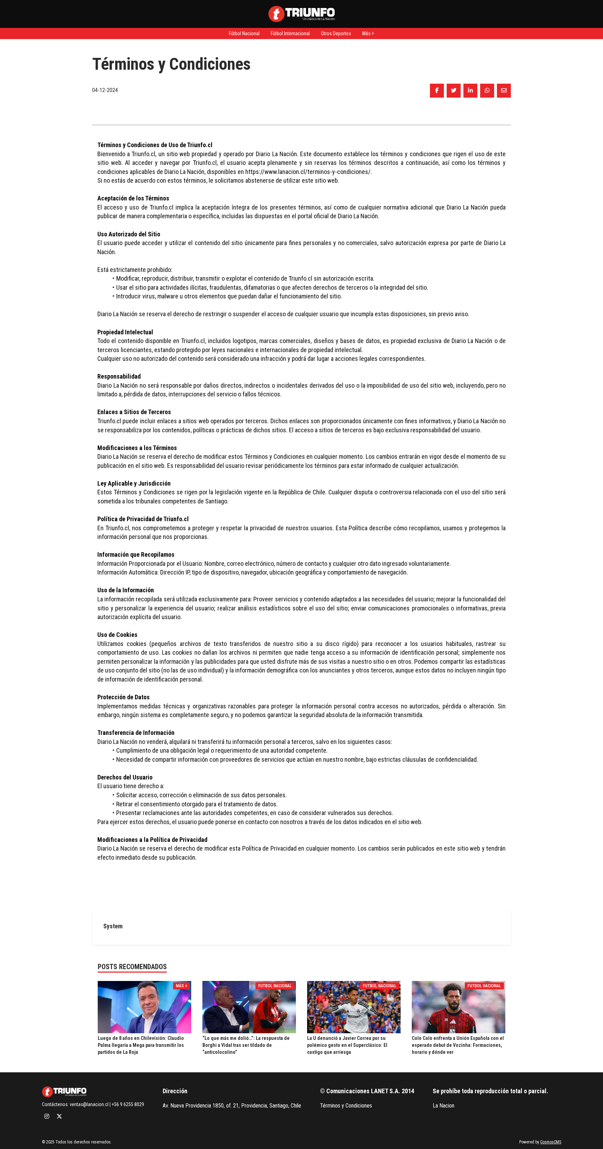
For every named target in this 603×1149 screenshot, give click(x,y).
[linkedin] (470, 91)
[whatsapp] (487, 91)
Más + (368, 33)
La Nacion (443, 1105)
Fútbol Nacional (244, 33)
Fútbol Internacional (290, 33)
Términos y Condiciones (346, 1105)
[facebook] (437, 91)
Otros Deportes (336, 33)
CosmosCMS (550, 1142)
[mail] (504, 91)
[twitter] (454, 91)
